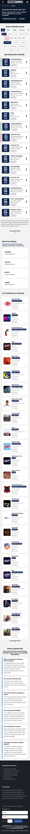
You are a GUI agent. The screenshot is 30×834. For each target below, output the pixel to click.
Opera (18, 50)
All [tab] (3, 30)
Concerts (15, 42)
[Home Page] (15, 2)
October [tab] (16, 34)
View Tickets (26, 59)
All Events (7, 42)
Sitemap (12, 830)
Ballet (11, 50)
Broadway (13, 46)
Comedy (23, 42)
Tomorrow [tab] (22, 30)
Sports (5, 46)
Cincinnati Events (6, 6)
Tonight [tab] (14, 30)
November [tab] (22, 34)
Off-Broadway (22, 46)
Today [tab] (8, 30)
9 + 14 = (4, 821)
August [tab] (3, 34)
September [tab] (9, 34)
